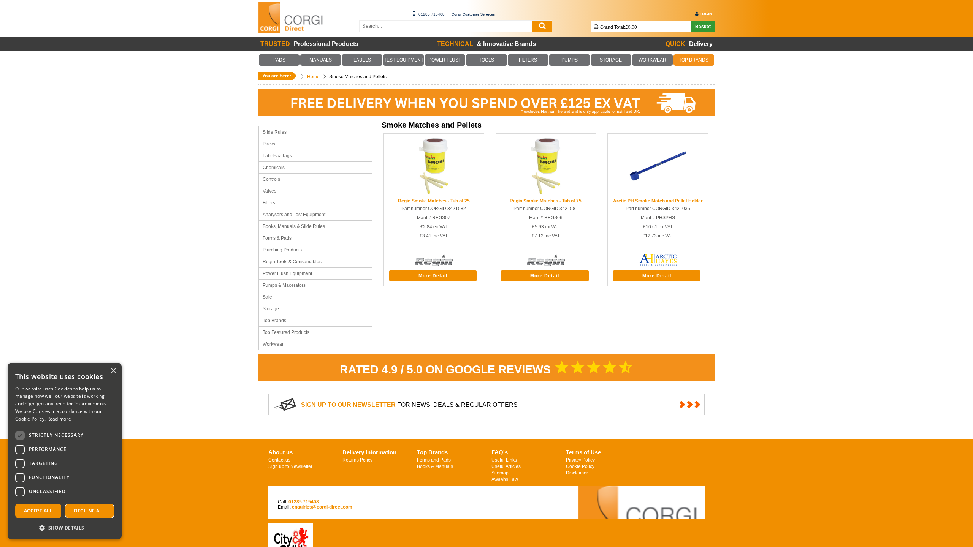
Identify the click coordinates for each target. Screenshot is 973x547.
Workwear (273, 344)
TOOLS (486, 60)
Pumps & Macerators (284, 285)
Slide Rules (275, 132)
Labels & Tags (277, 155)
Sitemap (500, 473)
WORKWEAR (652, 60)
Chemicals (274, 167)
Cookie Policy (580, 466)
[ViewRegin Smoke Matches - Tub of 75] (545, 193)
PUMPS (569, 60)
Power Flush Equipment (287, 273)
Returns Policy (357, 460)
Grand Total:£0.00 (618, 27)
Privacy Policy (580, 460)
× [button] (113, 371)
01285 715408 (431, 14)
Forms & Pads (277, 238)
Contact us (279, 460)
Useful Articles (506, 466)
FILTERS (528, 60)
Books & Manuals (435, 466)
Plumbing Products (282, 250)
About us (280, 452)
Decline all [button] (89, 510)
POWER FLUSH (445, 60)
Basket (703, 26)
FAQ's (499, 452)
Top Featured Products (286, 332)
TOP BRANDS (693, 60)
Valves (269, 191)
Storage (271, 308)
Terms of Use (583, 452)
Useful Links (504, 460)
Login (706, 14)
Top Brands (274, 320)
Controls (271, 179)
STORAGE (611, 60)
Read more (59, 419)
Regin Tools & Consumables (292, 261)
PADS (279, 60)
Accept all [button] (38, 510)
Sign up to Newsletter (290, 466)
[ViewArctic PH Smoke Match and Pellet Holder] (657, 193)
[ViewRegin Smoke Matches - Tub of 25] (433, 193)
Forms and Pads (434, 460)
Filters (269, 203)
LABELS (362, 60)
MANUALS (321, 60)
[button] (64, 527)
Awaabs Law (504, 479)
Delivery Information (369, 452)
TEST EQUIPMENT (403, 60)
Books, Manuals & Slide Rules (294, 226)
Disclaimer (577, 473)
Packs (269, 144)
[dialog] (65, 451)
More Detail (432, 275)
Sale (267, 297)
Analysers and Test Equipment (294, 214)
